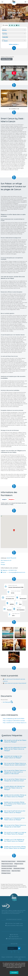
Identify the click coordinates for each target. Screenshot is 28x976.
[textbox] (5, 34)
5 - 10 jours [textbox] (5, 40)
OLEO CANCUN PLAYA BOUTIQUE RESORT (15, 683)
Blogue (3, 957)
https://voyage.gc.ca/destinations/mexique (14, 720)
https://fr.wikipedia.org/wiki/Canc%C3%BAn (13, 718)
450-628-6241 (14, 934)
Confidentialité (9, 957)
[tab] (5, 25)
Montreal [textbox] (4, 30)
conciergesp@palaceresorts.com (17, 572)
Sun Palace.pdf (6, 702)
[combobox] (14, 30)
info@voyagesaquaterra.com (14, 938)
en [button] (26, 1)
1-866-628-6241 (15, 936)
